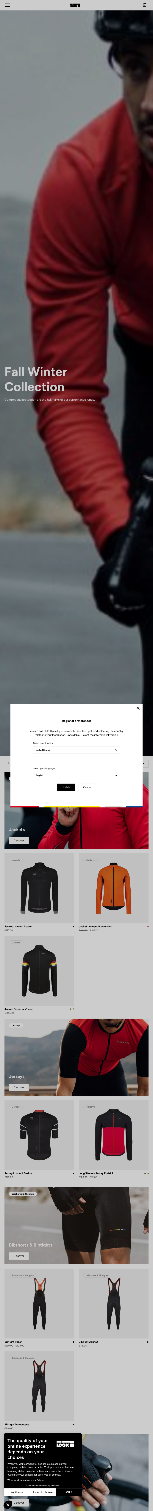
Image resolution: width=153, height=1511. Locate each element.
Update (66, 787)
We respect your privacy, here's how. (25, 1480)
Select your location (43, 743)
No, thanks (16, 1492)
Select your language (44, 768)
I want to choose (43, 1492)
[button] (7, 1504)
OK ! (69, 1492)
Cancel (87, 787)
